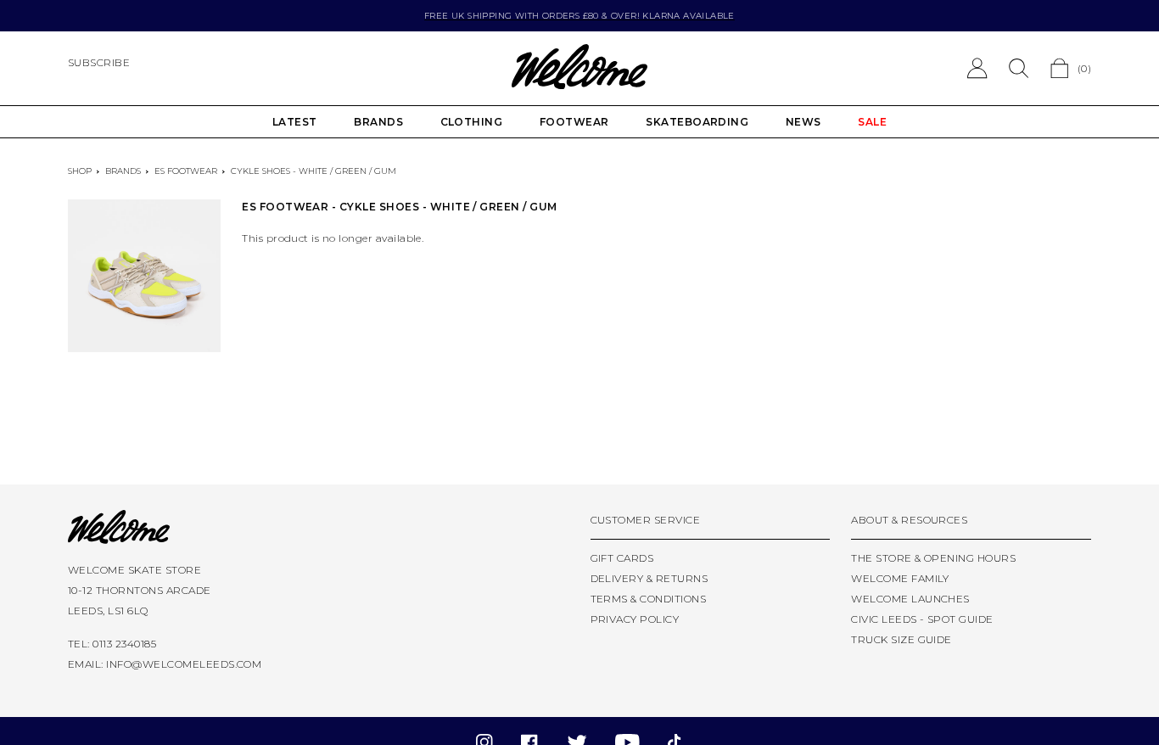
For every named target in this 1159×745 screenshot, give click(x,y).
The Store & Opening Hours (933, 558)
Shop (80, 170)
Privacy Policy (635, 619)
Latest (294, 121)
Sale (872, 121)
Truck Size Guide (901, 639)
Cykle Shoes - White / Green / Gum (313, 170)
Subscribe (99, 62)
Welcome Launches (910, 598)
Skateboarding (697, 121)
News (803, 121)
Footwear (574, 121)
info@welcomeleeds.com (183, 664)
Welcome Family (900, 578)
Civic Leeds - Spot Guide (922, 619)
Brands (378, 121)
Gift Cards (622, 558)
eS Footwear (185, 170)
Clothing (471, 121)
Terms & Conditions (649, 598)
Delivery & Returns (649, 578)
